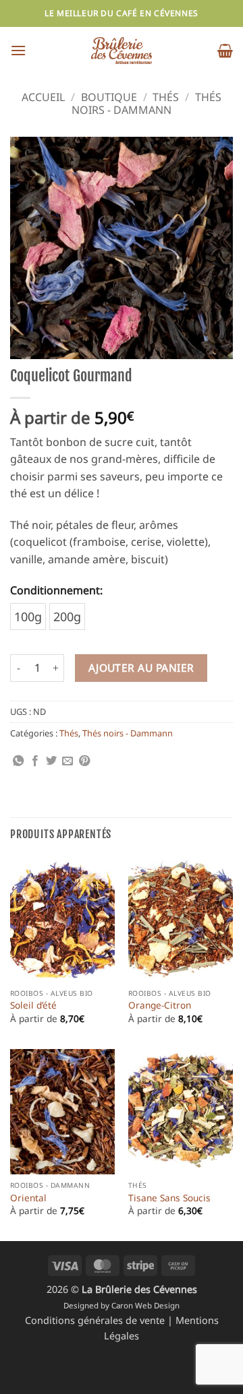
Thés (166, 97)
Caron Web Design (145, 1305)
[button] (18, 50)
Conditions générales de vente (96, 1320)
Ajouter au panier (141, 667)
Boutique (109, 97)
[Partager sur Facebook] (35, 761)
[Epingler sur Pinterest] (84, 761)
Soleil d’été (33, 1005)
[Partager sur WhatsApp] (18, 761)
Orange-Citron (159, 1005)
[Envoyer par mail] (67, 761)
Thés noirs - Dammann (127, 733)
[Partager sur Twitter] (51, 761)
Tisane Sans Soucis (169, 1198)
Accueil (43, 97)
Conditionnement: (56, 590)
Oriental (28, 1198)
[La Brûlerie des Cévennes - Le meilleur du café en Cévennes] (121, 50)
